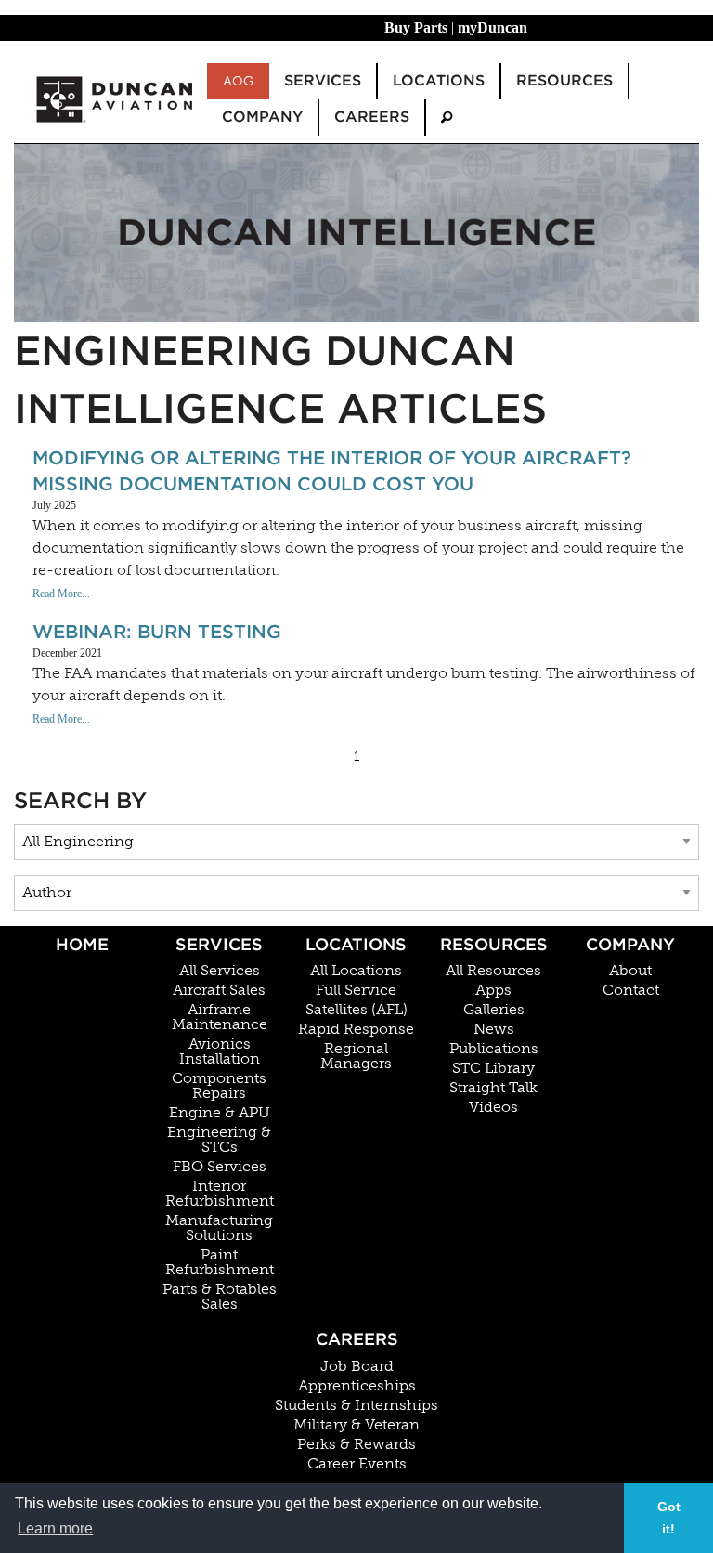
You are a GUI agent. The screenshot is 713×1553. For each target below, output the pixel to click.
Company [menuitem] (262, 116)
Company (630, 944)
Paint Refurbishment (219, 1262)
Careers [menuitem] (371, 116)
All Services (219, 970)
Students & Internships (356, 1405)
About (630, 970)
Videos (493, 1107)
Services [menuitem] (322, 80)
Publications (493, 1048)
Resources (494, 944)
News (493, 1029)
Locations (356, 944)
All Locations (356, 970)
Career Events (357, 1463)
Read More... (61, 593)
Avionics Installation (219, 1051)
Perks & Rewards (356, 1444)
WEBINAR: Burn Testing (156, 631)
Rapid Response (356, 1029)
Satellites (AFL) (356, 1009)
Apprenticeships (357, 1385)
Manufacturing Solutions (219, 1228)
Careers (357, 1339)
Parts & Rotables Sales (219, 1297)
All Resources (493, 970)
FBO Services (219, 1166)
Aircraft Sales (219, 990)
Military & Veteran (356, 1424)
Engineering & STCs (219, 1140)
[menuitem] (446, 117)
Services (219, 944)
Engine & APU (219, 1112)
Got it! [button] (669, 1517)
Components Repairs (219, 1086)
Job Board (357, 1366)
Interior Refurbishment (219, 1193)
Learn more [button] (55, 1528)
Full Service (356, 990)
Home (82, 944)
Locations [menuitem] (439, 80)
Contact (631, 990)
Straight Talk (493, 1087)
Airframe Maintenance (219, 1017)
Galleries (494, 1009)
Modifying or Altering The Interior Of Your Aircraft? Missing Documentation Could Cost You (331, 471)
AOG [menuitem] (238, 80)
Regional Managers (356, 1056)
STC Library (493, 1068)
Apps (493, 990)
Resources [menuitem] (564, 80)
